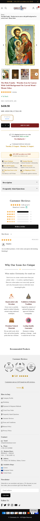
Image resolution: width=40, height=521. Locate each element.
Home (2, 14)
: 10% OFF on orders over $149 (20, 1)
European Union (8, 470)
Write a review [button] (20, 226)
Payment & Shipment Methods (12, 406)
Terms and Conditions (9, 422)
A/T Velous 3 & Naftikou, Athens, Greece (13, 460)
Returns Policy (7, 426)
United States (7, 473)
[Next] (36, 45)
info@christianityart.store (8, 443)
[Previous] (3, 45)
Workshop (6, 402)
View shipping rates (19, 139)
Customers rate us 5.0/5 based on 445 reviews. (20, 382)
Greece (6, 467)
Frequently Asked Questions (14, 189)
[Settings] (33, 8)
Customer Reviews (8, 418)
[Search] (5, 8)
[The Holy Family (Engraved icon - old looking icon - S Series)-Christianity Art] (6, 74)
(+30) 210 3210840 (6, 448)
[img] (6, 240)
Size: (11, 111)
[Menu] (2, 8)
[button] (37, 8)
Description (7, 183)
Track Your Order (8, 410)
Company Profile (8, 398)
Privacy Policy (7, 430)
